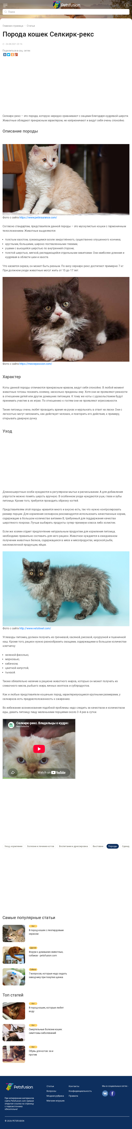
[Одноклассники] (12, 54)
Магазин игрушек (56, 1100)
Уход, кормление (13, 846)
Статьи (50, 1086)
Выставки (98, 846)
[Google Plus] (16, 54)
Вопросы (51, 1091)
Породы (112, 846)
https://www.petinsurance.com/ (38, 217)
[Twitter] (8, 54)
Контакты (74, 1086)
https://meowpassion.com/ (35, 363)
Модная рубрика (55, 1096)
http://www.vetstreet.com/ (35, 628)
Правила (73, 1096)
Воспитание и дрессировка (73, 846)
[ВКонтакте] (4, 54)
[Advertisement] (66, 85)
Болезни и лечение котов (40, 846)
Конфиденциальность (80, 1091)
